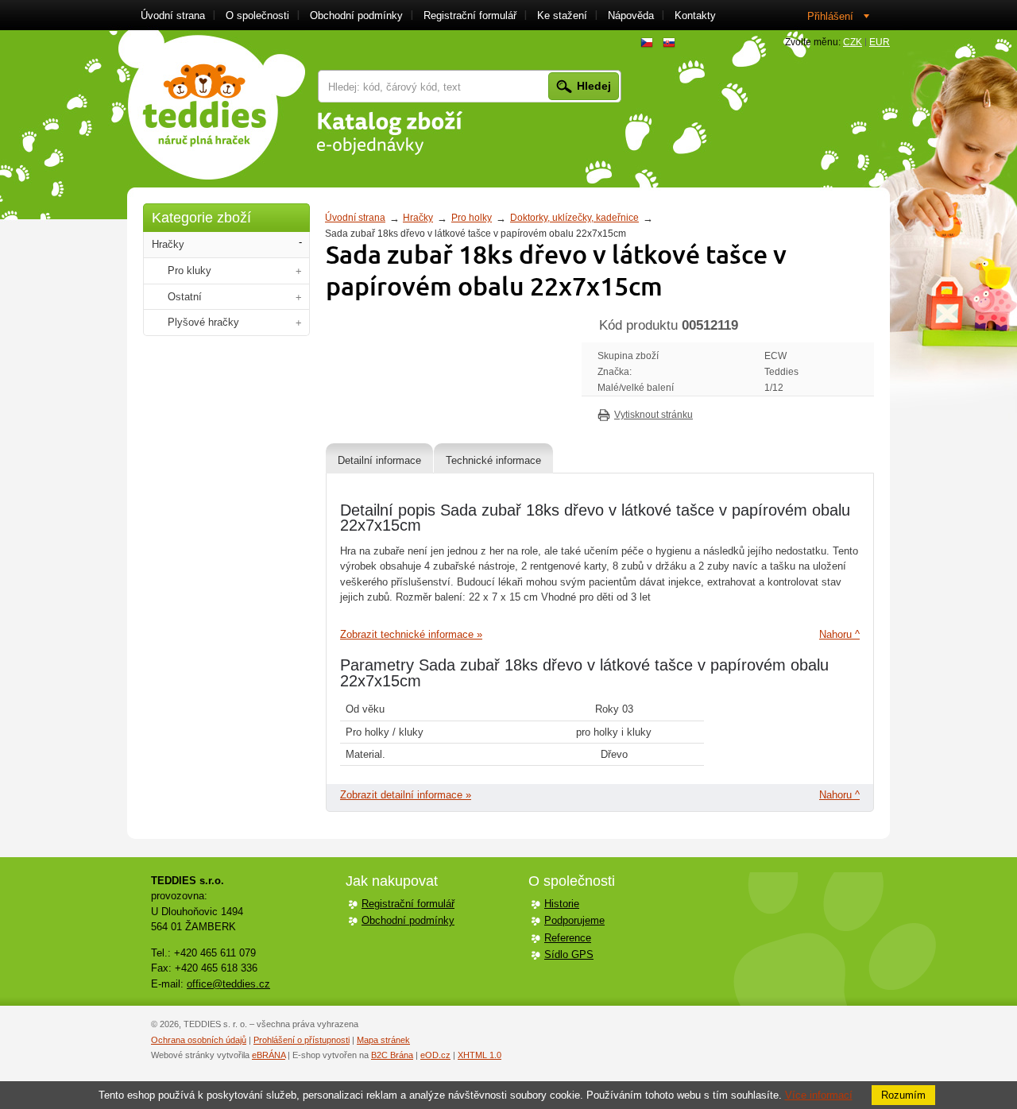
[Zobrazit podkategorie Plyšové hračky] (299, 323)
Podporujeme (574, 920)
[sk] (669, 43)
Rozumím (903, 1095)
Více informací (819, 1095)
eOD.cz (435, 1055)
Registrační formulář (408, 904)
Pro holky (471, 217)
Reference (567, 938)
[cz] (646, 43)
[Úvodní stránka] (211, 105)
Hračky (418, 217)
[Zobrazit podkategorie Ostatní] (299, 297)
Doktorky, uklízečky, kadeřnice (574, 217)
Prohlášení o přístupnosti (301, 1040)
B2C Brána (392, 1055)
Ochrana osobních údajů (198, 1040)
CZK (852, 42)
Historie (561, 904)
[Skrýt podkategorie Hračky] (300, 242)
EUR (879, 42)
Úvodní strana (355, 217)
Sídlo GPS (569, 954)
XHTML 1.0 (479, 1055)
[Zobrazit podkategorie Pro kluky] (299, 271)
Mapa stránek (383, 1040)
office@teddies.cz (228, 984)
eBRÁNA (268, 1055)
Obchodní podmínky (408, 920)
